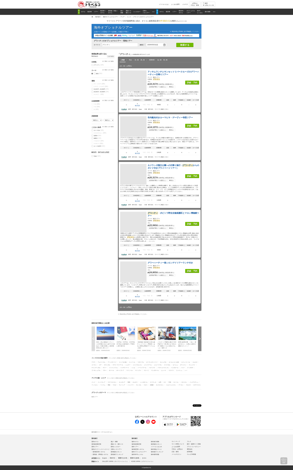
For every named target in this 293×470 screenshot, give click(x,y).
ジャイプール (148, 365)
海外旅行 (135, 438)
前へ (93, 339)
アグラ (93, 362)
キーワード (97, 44)
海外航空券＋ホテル (138, 449)
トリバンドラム (113, 367)
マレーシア (122, 385)
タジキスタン (160, 385)
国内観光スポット (116, 452)
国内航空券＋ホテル (99, 452)
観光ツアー (95, 396)
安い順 (137, 60)
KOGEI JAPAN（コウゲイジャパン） (142, 461)
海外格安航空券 (136, 444)
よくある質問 (175, 4)
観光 (99, 73)
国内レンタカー (115, 446)
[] (181, 21)
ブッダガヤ (190, 367)
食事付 (97, 138)
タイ (165, 382)
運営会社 (189, 449)
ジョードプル (158, 365)
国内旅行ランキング (117, 454)
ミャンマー (131, 385)
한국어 (144, 458)
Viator (97, 156)
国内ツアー (95, 446)
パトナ (183, 367)
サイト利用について (178, 444)
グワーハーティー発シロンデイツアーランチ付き (170, 263)
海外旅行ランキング (157, 452)
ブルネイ (188, 385)
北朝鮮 (152, 385)
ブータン (180, 385)
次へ (199, 339)
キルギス (135, 382)
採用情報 (189, 451)
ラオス (145, 385)
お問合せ (195, 4)
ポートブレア (120, 370)
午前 (97, 104)
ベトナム (102, 385)
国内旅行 (95, 438)
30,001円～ (99, 94)
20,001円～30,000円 (101, 92)
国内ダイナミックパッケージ (100, 449)
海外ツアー (135, 446)
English (104, 458)
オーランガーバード (152, 362)
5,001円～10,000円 (101, 86)
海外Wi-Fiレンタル (137, 454)
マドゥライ (138, 370)
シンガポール (144, 382)
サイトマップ (176, 441)
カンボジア (122, 382)
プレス (189, 441)
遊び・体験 (114, 441)
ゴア (100, 365)
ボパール (111, 370)
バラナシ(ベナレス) (162, 367)
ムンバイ (163, 370)
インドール (132, 362)
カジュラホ (163, 362)
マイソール (129, 370)
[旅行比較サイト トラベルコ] (92, 17)
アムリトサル (101, 362)
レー (186, 370)
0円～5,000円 (99, 84)
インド (93, 382)
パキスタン (184, 382)
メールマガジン (176, 454)
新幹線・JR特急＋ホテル (100, 454)
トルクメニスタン (171, 385)
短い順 (159, 60)
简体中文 (112, 458)
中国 (169, 382)
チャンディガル (96, 367)
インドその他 (122, 362)
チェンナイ (192, 365)
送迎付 (97, 135)
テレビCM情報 (191, 454)
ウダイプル (141, 362)
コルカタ (194, 362)
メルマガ (185, 4)
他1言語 (137, 105)
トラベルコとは (163, 4)
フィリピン (95, 385)
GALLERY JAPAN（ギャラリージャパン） (115, 461)
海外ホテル (135, 441)
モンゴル (138, 385)
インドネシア (101, 382)
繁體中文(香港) (134, 458)
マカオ (114, 385)
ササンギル (107, 365)
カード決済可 (99, 146)
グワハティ (99, 65)
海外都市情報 (155, 454)
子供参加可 (99, 141)
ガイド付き (99, 130)
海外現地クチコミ (156, 449)
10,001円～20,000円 (101, 89)
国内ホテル (95, 441)
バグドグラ (152, 367)
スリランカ (153, 382)
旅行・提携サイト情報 (194, 444)
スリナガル (167, 365)
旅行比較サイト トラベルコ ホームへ (102, 432)
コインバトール (185, 362)
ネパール (175, 382)
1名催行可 (98, 143)
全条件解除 (111, 56)
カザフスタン (197, 385)
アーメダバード (112, 362)
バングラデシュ (194, 382)
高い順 (143, 60)
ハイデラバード (124, 367)
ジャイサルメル (137, 365)
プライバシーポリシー (194, 446)
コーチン (94, 365)
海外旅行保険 (155, 441)
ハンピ (133, 367)
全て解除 (111, 61)
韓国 (129, 382)
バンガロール (174, 367)
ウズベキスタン (112, 382)
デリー (105, 367)
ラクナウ (171, 370)
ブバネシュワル (96, 370)
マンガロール (155, 370)
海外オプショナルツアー (113, 27)
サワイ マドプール (118, 365)
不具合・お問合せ (177, 449)
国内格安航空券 (96, 444)
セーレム (175, 365)
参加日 (142, 44)
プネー (105, 370)
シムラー (127, 365)
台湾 (160, 382)
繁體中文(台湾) (122, 458)
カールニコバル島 (174, 362)
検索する (184, 45)
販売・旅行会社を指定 (101, 152)
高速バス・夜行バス (117, 444)
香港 (109, 385)
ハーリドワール (142, 367)
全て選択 (104, 61)
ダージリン (183, 365)
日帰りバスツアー (116, 449)
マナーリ (146, 370)
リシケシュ (179, 370)
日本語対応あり (100, 133)
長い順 (165, 60)
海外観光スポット (156, 444)
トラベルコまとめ (156, 446)
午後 (97, 107)
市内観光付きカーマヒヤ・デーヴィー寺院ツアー (170, 117)
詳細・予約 (192, 82)
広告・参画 (175, 451)
